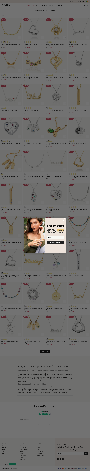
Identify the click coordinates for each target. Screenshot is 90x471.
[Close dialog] (64, 220)
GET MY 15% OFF (55, 242)
